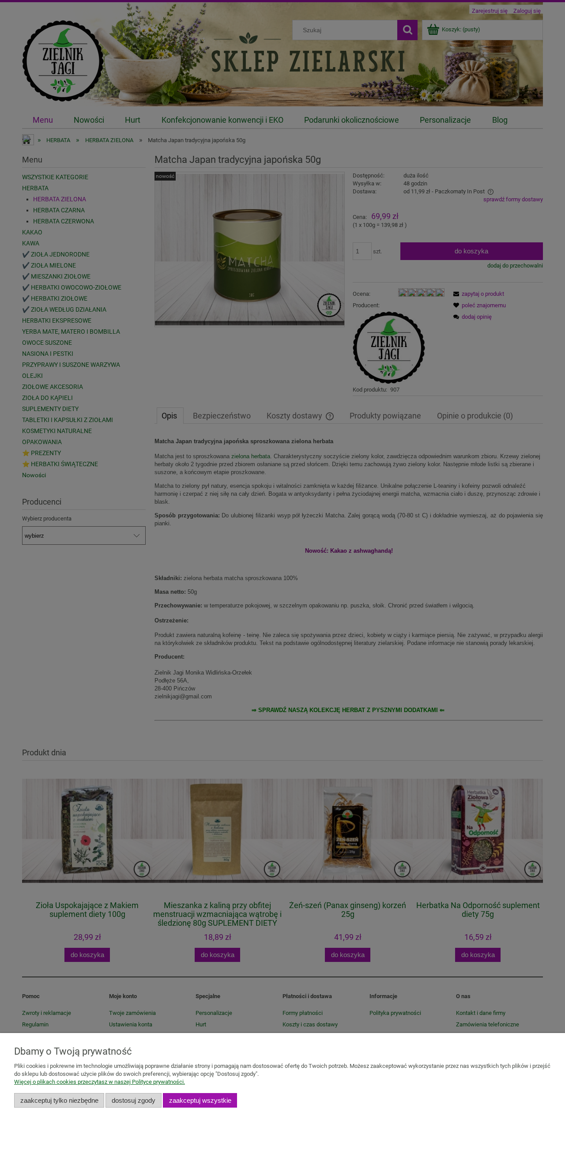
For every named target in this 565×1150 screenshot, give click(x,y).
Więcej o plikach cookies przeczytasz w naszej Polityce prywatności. (99, 1081)
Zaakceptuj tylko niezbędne (59, 1100)
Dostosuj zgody (133, 1100)
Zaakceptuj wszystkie (200, 1100)
